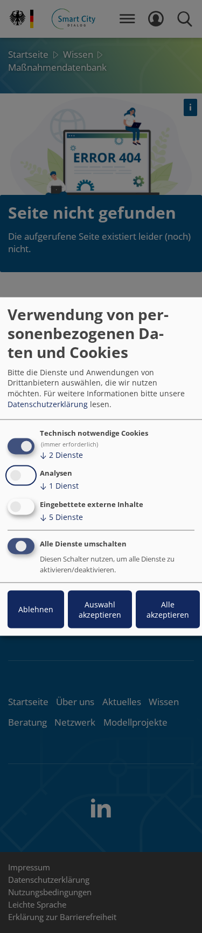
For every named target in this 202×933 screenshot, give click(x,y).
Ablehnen (35, 609)
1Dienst (59, 486)
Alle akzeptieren (168, 609)
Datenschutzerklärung (48, 403)
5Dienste (61, 517)
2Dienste (61, 454)
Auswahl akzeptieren (100, 609)
